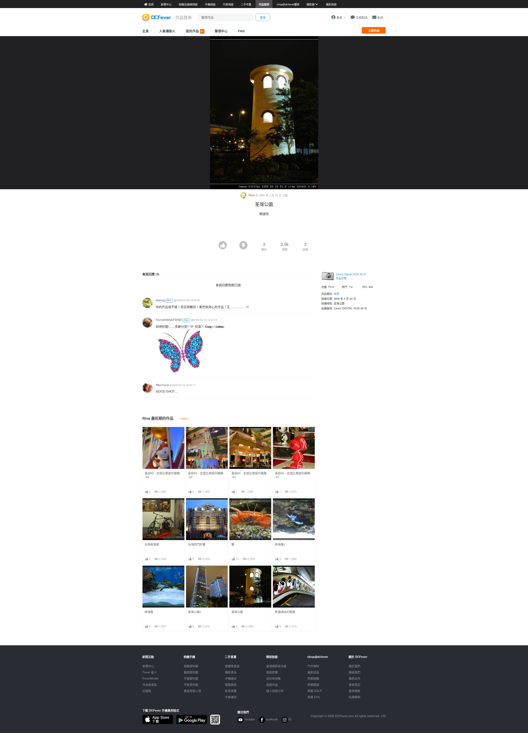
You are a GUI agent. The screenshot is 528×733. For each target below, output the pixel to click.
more (184, 418)
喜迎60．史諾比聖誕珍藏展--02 (249, 475)
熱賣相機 (313, 678)
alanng (160, 300)
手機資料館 (191, 678)
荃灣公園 (237, 612)
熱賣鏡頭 (313, 684)
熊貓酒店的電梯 (285, 612)
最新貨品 (313, 672)
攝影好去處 (276, 666)
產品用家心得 (192, 691)
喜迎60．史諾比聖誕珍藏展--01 (293, 475)
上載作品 (374, 30)
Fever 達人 (150, 672)
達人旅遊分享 (275, 691)
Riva (252, 195)
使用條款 (354, 691)
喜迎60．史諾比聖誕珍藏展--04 (163, 475)
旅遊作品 (272, 684)
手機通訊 (231, 678)
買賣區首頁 (232, 666)
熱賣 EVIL (314, 697)
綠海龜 (149, 612)
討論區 (147, 691)
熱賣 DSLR (315, 691)
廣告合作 (354, 678)
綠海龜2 (280, 544)
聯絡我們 (354, 672)
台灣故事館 (152, 544)
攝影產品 (231, 672)
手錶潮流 (231, 697)
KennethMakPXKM (169, 319)
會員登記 (354, 684)
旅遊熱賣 (272, 672)
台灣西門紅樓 (196, 544)
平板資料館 (191, 684)
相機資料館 (191, 666)
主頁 (145, 31)
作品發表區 (150, 684)
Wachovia (162, 385)
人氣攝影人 (167, 31)
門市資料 (313, 666)
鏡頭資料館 (191, 672)
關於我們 (354, 666)
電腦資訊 (231, 684)
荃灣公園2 (194, 612)
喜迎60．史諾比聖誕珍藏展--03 (206, 475)
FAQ (241, 31)
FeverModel (150, 678)
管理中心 (221, 31)
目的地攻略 (273, 678)
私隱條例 (354, 697)
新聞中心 (148, 666)
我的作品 (195, 31)
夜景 (336, 294)
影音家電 (231, 691)
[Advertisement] (264, 229)
